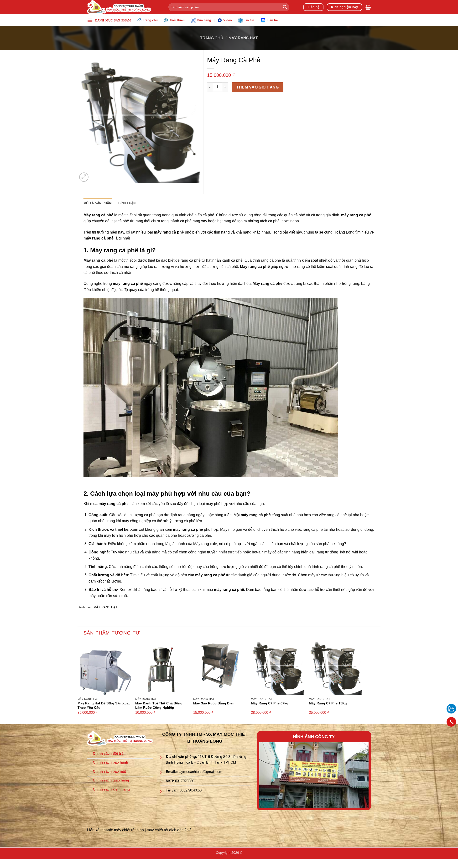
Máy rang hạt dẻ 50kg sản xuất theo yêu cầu (104, 705)
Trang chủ (150, 20)
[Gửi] (285, 7)
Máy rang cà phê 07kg (269, 703)
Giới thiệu (177, 20)
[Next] (360, 775)
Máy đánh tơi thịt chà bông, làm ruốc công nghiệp (159, 705)
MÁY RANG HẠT (243, 38)
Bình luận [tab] (126, 203)
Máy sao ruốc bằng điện (213, 703)
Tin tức (249, 20)
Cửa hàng (204, 20)
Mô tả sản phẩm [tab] (97, 203)
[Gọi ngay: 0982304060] (451, 722)
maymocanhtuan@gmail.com (199, 772)
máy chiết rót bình (129, 830)
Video (227, 20)
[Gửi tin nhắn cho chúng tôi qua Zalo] (451, 708)
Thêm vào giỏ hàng (257, 87)
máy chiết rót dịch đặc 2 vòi (170, 830)
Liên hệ (272, 20)
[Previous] (267, 775)
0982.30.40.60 (191, 790)
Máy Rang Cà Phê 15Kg (328, 703)
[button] (368, 7)
